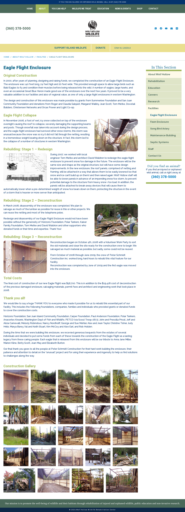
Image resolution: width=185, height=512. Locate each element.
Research (154, 101)
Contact (153, 9)
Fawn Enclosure (159, 121)
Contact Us (154, 155)
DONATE (101, 48)
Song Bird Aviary (159, 128)
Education (154, 88)
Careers (153, 94)
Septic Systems (159, 142)
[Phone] (155, 28)
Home (30, 9)
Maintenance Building (163, 135)
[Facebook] (161, 28)
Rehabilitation (156, 81)
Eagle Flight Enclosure (163, 115)
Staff (150, 149)
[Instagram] (177, 28)
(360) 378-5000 (163, 177)
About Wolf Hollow (159, 74)
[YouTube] (166, 28)
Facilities (153, 108)
